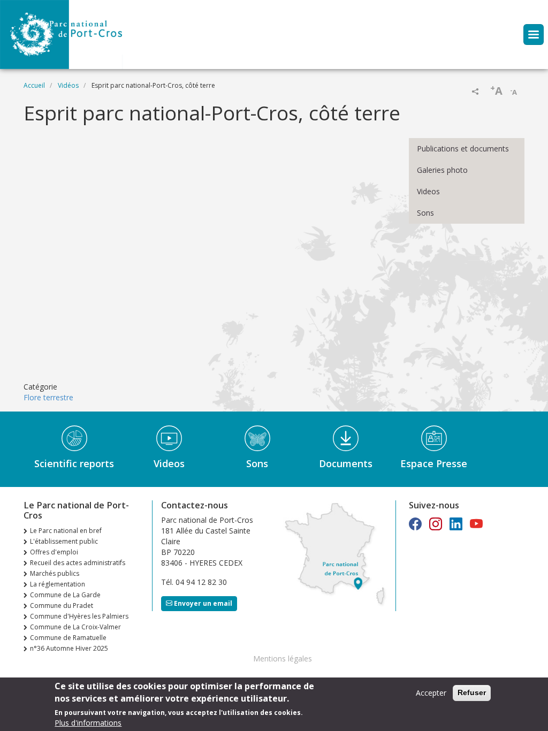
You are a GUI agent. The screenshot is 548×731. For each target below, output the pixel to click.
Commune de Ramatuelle (68, 637)
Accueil (34, 85)
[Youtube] (476, 523)
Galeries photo (442, 170)
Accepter (431, 693)
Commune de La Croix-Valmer (75, 626)
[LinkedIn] (456, 523)
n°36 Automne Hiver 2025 (69, 648)
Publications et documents (463, 148)
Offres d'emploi (54, 552)
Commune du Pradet (61, 605)
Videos (428, 191)
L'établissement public (64, 541)
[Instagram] (435, 523)
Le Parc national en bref (66, 530)
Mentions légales (282, 658)
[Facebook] (415, 523)
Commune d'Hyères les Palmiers (79, 616)
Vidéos (68, 85)
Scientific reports (74, 463)
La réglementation (57, 584)
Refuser (472, 692)
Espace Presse (433, 463)
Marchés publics (54, 573)
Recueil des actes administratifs (77, 562)
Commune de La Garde (65, 594)
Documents (345, 463)
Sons (425, 213)
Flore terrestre (48, 397)
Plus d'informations (88, 723)
